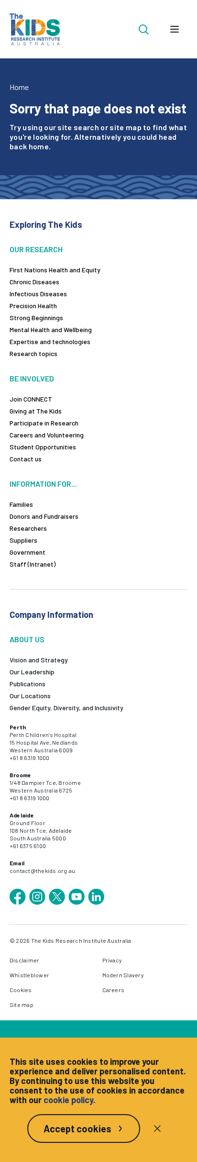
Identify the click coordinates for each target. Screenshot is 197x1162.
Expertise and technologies (50, 341)
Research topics (33, 353)
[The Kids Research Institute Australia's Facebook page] (18, 897)
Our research (36, 249)
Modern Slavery (123, 975)
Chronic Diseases (34, 282)
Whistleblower (29, 975)
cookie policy (68, 1100)
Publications (27, 684)
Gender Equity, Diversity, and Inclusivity (66, 708)
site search (78, 127)
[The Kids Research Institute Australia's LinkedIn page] (96, 897)
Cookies (21, 989)
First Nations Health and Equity (55, 270)
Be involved (32, 378)
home (39, 146)
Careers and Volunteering (47, 435)
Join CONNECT (31, 399)
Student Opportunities (43, 447)
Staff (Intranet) (32, 564)
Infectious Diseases (38, 294)
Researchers (28, 528)
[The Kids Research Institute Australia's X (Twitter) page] (57, 897)
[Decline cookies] (157, 1128)
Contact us (26, 459)
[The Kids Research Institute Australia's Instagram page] (37, 897)
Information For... (43, 483)
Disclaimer (24, 960)
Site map (21, 1004)
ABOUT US (27, 639)
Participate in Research (44, 423)
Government (27, 552)
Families (21, 504)
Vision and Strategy (39, 660)
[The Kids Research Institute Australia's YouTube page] (76, 897)
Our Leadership (32, 672)
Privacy (112, 960)
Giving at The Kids (36, 411)
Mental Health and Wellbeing (51, 329)
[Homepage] (35, 29)
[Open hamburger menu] (174, 29)
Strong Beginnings (36, 317)
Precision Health (33, 306)
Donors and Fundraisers (44, 516)
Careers (113, 989)
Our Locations (30, 696)
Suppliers (23, 540)
